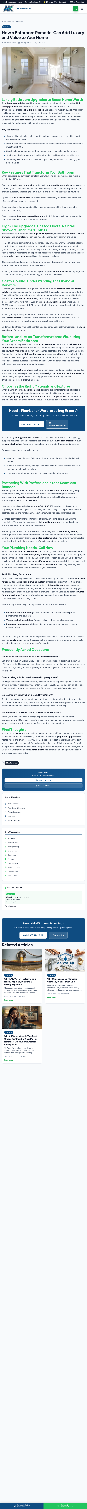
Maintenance (11, 763)
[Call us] (75, 8)
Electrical (11, 859)
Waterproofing (13, 847)
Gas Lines (11, 816)
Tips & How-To (13, 863)
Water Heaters (13, 804)
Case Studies (13, 872)
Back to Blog (9, 21)
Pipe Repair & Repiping (16, 808)
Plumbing (19, 21)
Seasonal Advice (14, 876)
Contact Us (58, 935)
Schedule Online (57, 425)
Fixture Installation (14, 812)
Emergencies (13, 851)
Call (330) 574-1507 (31, 424)
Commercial (12, 855)
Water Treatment (14, 820)
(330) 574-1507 (45, 780)
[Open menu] (82, 8)
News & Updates (14, 867)
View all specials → (11, 906)
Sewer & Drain (13, 842)
